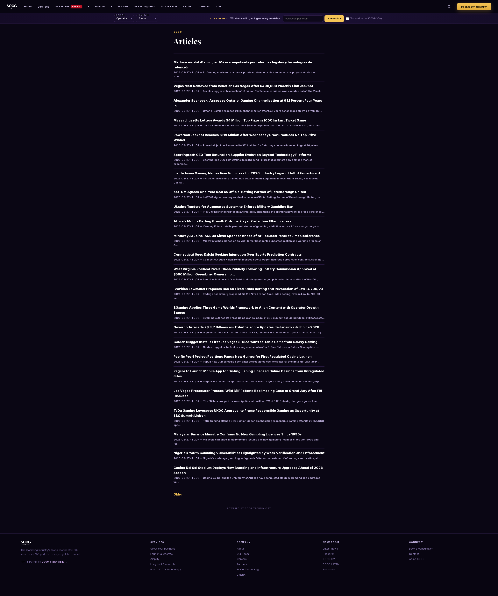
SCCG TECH (169, 6)
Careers (242, 558)
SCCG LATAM (119, 6)
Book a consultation (474, 6)
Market (143, 15)
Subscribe (334, 18)
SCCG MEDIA (96, 6)
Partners (204, 6)
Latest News (330, 548)
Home (28, 6)
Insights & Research (162, 564)
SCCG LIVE (68, 6)
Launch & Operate (161, 553)
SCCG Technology (248, 569)
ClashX (188, 6)
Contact (414, 553)
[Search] (449, 7)
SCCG (178, 32)
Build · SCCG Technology (165, 569)
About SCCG (416, 558)
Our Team (243, 553)
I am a (120, 15)
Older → (180, 494)
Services (43, 6)
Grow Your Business (162, 548)
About (219, 6)
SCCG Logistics (144, 6)
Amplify (154, 558)
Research (329, 553)
